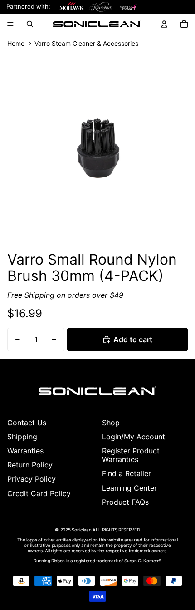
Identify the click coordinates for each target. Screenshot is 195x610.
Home (15, 43)
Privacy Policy (31, 478)
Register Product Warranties (131, 455)
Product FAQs (125, 502)
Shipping (22, 436)
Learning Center (129, 487)
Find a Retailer (126, 473)
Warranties (25, 450)
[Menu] (10, 24)
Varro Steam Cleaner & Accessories (86, 43)
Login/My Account (133, 436)
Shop (111, 422)
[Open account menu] (164, 24)
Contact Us (26, 422)
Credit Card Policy (39, 493)
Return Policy (30, 464)
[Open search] (30, 24)
